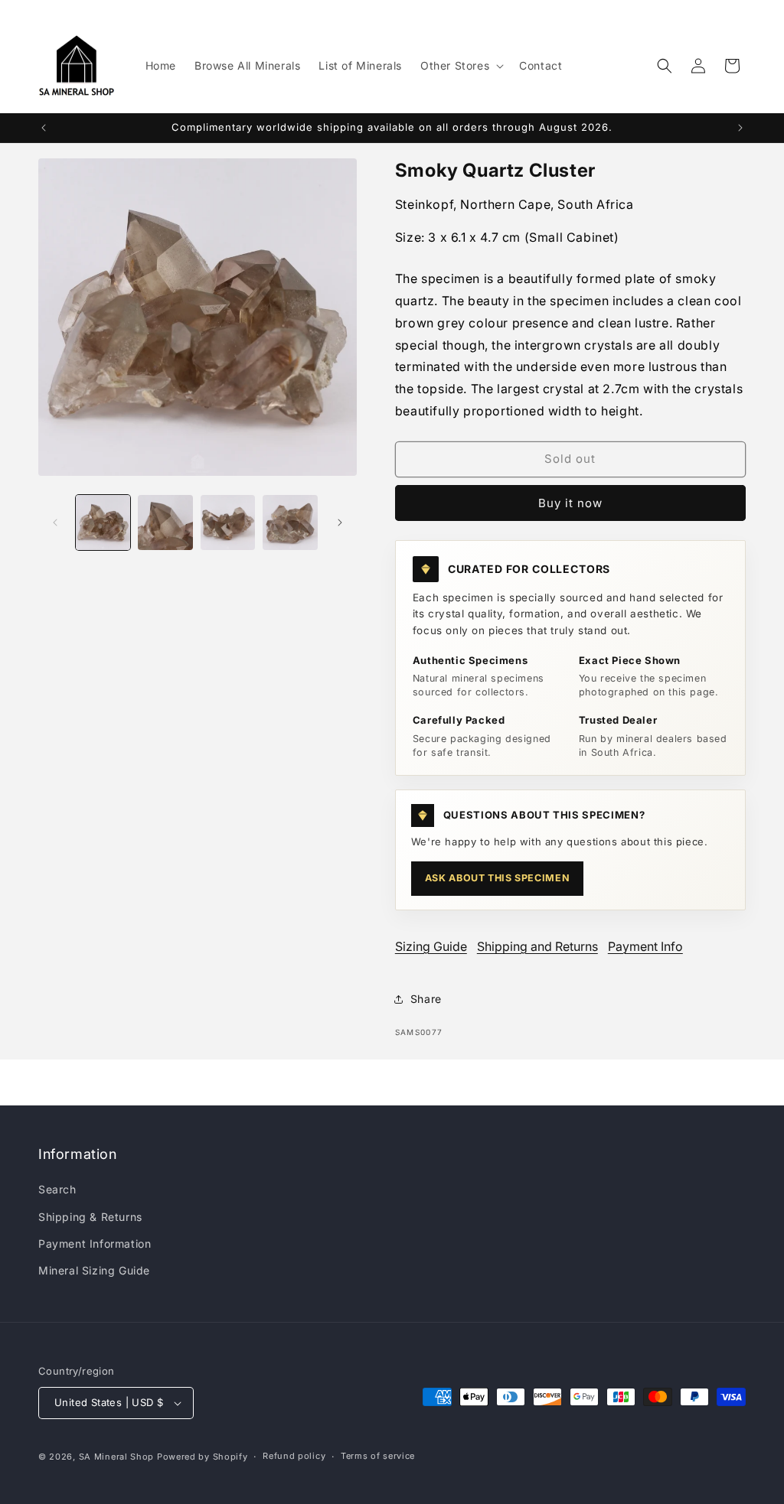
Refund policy (294, 1455)
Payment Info (645, 946)
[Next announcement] (740, 127)
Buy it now (570, 503)
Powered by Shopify (202, 1456)
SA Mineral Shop (117, 1456)
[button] (460, 66)
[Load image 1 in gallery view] (103, 522)
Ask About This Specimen (497, 878)
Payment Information (94, 1243)
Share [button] (426, 998)
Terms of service (378, 1455)
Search (57, 1189)
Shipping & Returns (90, 1216)
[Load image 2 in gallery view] (165, 522)
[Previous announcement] (43, 127)
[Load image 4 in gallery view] (290, 522)
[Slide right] (340, 522)
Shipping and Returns (537, 946)
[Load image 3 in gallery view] (228, 522)
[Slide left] (55, 522)
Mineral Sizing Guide (94, 1270)
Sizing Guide (431, 946)
